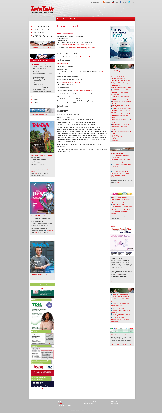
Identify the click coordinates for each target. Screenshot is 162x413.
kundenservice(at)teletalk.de (71, 82)
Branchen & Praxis (39, 32)
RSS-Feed (108, 2)
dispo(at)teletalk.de (63, 63)
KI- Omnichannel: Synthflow (119, 197)
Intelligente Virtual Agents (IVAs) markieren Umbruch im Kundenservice (120, 126)
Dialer (34, 75)
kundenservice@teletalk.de (70, 44)
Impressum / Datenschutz (65, 405)
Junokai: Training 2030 (118, 204)
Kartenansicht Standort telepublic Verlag (82, 48)
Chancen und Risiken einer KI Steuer (122, 307)
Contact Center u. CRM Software (42, 87)
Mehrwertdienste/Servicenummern (42, 91)
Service (36, 102)
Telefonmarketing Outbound (40, 70)
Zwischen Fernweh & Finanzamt (121, 294)
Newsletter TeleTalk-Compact (40, 114)
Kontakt (60, 403)
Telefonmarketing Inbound (40, 68)
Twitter (132, 2)
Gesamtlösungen (37, 80)
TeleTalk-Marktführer (90, 401)
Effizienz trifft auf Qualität (120, 99)
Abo (101, 2)
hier (36, 173)
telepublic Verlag (89, 403)
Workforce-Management (39, 89)
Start (58, 19)
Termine (36, 97)
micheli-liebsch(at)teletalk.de (83, 57)
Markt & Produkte (39, 35)
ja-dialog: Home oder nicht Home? (121, 159)
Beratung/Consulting (38, 77)
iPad (91, 2)
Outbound (34, 296)
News (65, 19)
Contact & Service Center (41, 29)
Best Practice (47, 47)
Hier (34, 277)
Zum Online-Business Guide (41, 60)
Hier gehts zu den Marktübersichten (121, 344)
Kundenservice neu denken (121, 108)
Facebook (124, 2)
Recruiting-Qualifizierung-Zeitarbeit (42, 66)
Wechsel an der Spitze (121, 84)
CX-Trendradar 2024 (118, 308)
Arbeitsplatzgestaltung (39, 79)
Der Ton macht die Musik (122, 114)
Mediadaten (114, 401)
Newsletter (96, 2)
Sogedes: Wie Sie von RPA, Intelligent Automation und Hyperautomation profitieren (121, 211)
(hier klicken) (50, 230)
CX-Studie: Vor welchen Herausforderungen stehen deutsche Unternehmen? (120, 319)
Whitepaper (35, 47)
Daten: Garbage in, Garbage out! (121, 202)
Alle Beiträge (115, 122)
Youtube (116, 2)
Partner (36, 100)
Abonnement (114, 403)
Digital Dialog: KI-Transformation (121, 298)
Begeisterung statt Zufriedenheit (121, 296)
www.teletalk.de (86, 44)
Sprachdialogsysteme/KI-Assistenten (43, 73)
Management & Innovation (41, 26)
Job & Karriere (74, 19)
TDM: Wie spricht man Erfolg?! (120, 171)
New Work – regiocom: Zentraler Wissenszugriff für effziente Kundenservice (120, 175)
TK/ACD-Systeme (38, 71)
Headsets (35, 82)
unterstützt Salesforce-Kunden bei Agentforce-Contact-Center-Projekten (120, 76)
